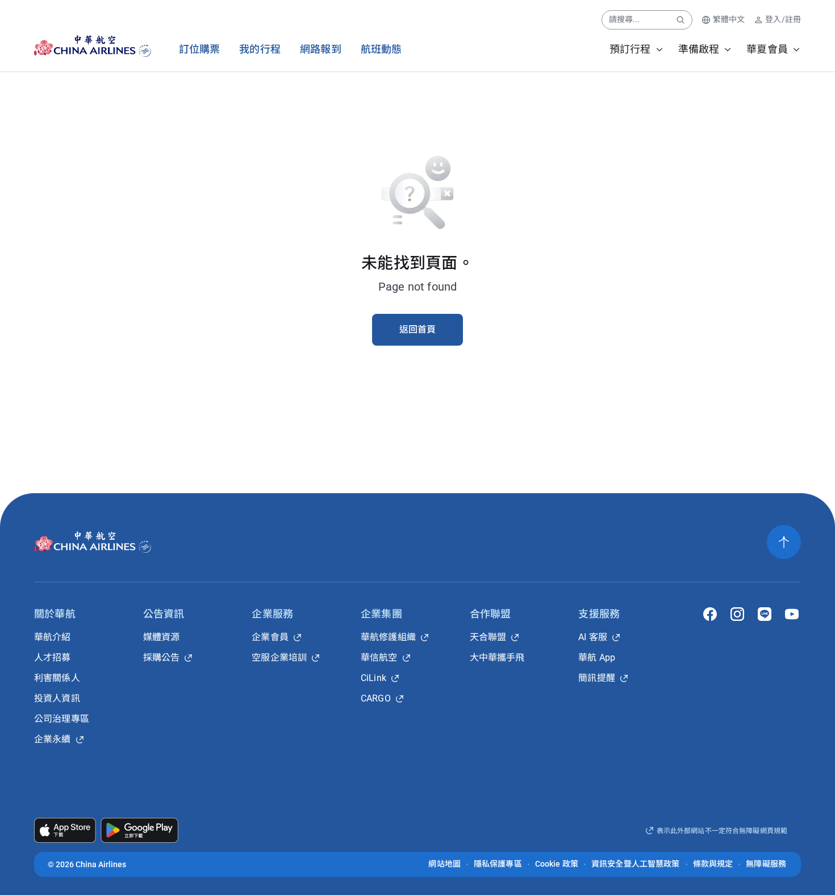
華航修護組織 (388, 637)
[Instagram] (737, 614)
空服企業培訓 (279, 657)
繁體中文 (729, 19)
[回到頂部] (784, 542)
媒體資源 (161, 637)
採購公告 (161, 657)
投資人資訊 (57, 698)
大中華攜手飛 (497, 657)
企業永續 (52, 739)
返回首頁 (417, 329)
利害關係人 (57, 678)
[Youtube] (792, 614)
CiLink (373, 678)
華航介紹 (52, 637)
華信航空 (379, 657)
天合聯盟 (488, 637)
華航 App (596, 657)
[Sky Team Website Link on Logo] (146, 46)
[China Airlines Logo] (83, 46)
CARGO (376, 698)
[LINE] (764, 614)
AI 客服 (592, 637)
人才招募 (52, 657)
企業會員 (270, 637)
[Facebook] (710, 614)
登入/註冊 (783, 19)
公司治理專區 (61, 718)
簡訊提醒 (596, 678)
